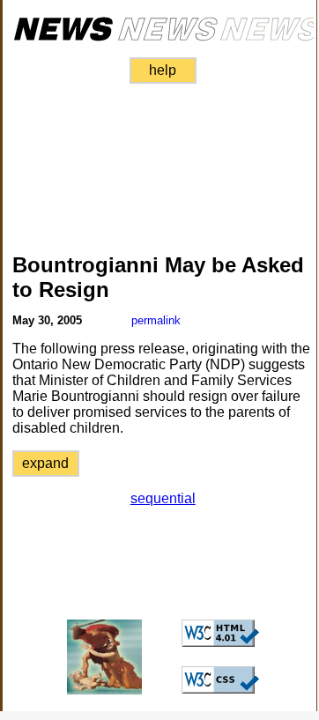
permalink (156, 320)
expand (45, 463)
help (162, 70)
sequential (163, 498)
